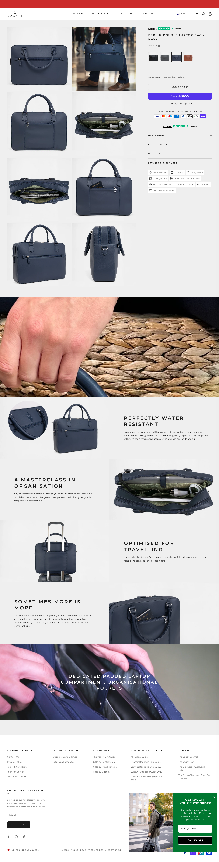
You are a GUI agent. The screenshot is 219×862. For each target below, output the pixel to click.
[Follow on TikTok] (24, 836)
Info (133, 14)
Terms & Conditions (17, 767)
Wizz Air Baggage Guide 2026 (146, 771)
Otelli (118, 850)
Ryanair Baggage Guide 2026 (146, 762)
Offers (119, 14)
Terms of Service (15, 771)
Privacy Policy (14, 762)
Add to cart (180, 87)
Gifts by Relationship (104, 762)
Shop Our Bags (76, 14)
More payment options (180, 103)
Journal (147, 14)
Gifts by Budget (101, 771)
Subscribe (18, 824)
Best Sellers (100, 14)
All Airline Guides (140, 757)
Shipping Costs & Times (65, 757)
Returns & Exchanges (63, 762)
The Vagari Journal (188, 757)
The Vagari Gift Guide (104, 757)
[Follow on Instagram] (16, 836)
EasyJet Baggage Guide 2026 (146, 767)
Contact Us (13, 757)
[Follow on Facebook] (8, 836)
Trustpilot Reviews (16, 776)
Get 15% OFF (195, 840)
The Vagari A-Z (186, 762)
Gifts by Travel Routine (105, 767)
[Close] (213, 796)
